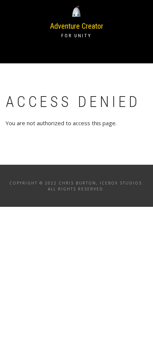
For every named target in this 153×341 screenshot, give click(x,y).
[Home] (76, 10)
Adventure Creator (76, 26)
